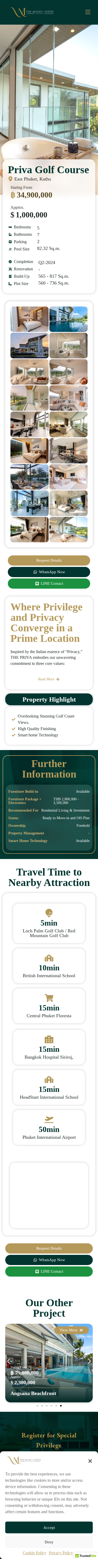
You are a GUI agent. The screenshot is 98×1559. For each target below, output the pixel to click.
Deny (49, 1542)
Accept (49, 1527)
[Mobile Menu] (87, 12)
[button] (90, 1460)
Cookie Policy (34, 1553)
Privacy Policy (61, 1553)
